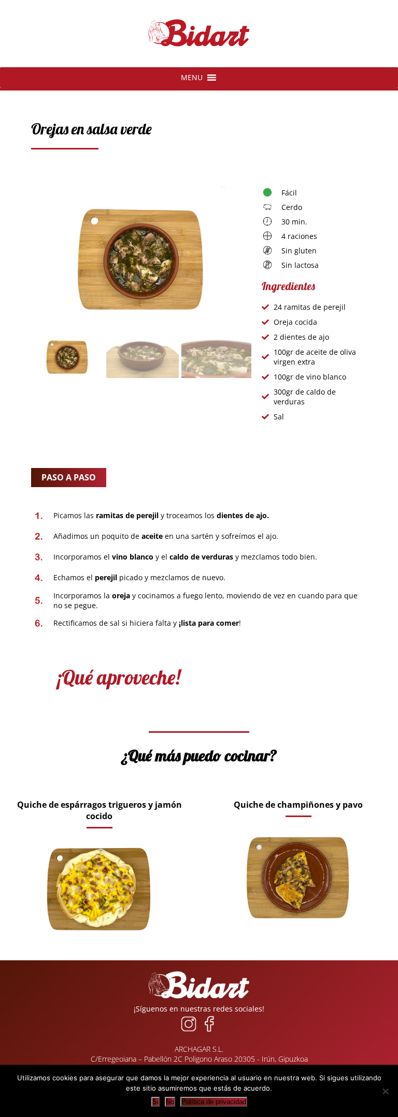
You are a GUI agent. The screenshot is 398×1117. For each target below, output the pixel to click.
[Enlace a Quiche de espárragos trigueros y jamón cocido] (99, 948)
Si (155, 1102)
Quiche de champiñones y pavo (298, 804)
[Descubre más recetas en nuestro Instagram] (188, 1031)
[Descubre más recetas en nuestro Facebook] (209, 1031)
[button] (192, 77)
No (170, 1102)
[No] (385, 1091)
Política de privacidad (213, 1102)
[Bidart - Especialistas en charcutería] (199, 47)
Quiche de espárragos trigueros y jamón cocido (99, 810)
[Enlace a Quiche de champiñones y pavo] (298, 936)
